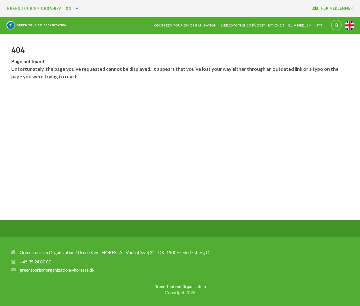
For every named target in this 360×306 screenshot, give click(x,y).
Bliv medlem (300, 25)
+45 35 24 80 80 (35, 261)
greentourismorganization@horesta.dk (57, 269)
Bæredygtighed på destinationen (252, 25)
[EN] (349, 25)
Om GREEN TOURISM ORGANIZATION (185, 25)
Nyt (319, 25)
